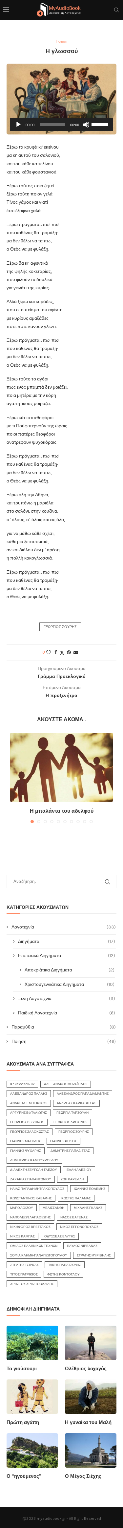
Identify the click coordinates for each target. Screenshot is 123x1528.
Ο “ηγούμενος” (24, 1476)
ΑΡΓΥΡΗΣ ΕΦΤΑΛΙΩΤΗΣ (28, 1113)
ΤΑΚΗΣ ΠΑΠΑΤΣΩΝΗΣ (64, 1265)
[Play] (18, 124)
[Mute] (86, 124)
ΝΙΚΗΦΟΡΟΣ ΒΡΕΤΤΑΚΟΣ (30, 1227)
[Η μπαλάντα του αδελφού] (61, 767)
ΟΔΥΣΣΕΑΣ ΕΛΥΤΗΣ (59, 1236)
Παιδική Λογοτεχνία (66, 1013)
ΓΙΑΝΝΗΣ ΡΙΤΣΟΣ (63, 1141)
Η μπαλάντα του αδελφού (61, 811)
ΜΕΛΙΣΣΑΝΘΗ (53, 1208)
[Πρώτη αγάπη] (32, 1396)
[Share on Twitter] (62, 653)
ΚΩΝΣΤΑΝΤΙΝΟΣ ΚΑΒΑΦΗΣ (31, 1198)
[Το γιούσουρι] (32, 1343)
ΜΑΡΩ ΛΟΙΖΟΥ (21, 1208)
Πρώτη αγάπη (23, 1422)
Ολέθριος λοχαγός (86, 1368)
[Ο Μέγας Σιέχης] (90, 1450)
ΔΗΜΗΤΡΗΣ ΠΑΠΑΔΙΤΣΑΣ (70, 1151)
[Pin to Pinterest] (69, 652)
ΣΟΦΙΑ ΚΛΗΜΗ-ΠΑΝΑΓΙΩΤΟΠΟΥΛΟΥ (38, 1255)
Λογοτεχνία (63, 927)
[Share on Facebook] (55, 652)
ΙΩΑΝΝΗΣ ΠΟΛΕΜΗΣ (89, 1189)
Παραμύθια (63, 1027)
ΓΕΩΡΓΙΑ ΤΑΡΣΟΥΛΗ (72, 1113)
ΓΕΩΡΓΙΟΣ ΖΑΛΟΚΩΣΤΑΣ (29, 1132)
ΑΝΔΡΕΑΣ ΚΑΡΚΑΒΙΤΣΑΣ (76, 1103)
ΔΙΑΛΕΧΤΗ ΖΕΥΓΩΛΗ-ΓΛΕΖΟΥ (33, 1170)
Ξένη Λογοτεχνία (66, 998)
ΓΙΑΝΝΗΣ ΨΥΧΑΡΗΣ (25, 1151)
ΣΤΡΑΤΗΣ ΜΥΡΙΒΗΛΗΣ (94, 1255)
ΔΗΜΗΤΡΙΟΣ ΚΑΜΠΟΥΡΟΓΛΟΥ (34, 1160)
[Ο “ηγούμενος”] (32, 1450)
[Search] (116, 9)
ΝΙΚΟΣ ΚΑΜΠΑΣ (22, 1236)
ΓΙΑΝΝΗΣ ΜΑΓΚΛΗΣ (25, 1141)
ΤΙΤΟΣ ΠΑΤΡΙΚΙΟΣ (24, 1274)
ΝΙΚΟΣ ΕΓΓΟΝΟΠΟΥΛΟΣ (79, 1227)
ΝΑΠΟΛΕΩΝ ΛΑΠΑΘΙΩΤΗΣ (30, 1217)
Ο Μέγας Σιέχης (83, 1476)
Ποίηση (63, 1041)
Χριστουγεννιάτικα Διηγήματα (69, 984)
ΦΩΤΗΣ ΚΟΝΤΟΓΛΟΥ (63, 1274)
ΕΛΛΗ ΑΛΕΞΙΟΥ (79, 1170)
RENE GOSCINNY (22, 1084)
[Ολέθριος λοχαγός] (90, 1343)
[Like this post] (48, 652)
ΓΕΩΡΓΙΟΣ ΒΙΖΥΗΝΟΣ (27, 1122)
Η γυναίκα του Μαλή (88, 1422)
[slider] (101, 124)
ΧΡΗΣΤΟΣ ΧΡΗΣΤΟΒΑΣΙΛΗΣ (32, 1284)
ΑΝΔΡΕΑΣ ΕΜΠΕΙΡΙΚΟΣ (28, 1103)
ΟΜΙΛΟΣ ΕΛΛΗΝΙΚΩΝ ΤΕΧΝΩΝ (33, 1246)
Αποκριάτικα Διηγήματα (69, 970)
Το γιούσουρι (22, 1368)
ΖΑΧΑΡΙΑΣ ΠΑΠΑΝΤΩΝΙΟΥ (30, 1179)
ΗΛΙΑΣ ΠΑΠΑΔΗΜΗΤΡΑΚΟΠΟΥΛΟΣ (37, 1189)
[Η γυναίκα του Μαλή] (90, 1396)
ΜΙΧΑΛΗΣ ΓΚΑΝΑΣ (88, 1208)
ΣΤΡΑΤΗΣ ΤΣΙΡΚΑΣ (24, 1265)
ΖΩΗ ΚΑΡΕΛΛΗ (72, 1179)
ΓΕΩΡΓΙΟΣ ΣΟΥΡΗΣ (60, 627)
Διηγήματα (66, 941)
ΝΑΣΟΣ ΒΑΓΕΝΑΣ (74, 1217)
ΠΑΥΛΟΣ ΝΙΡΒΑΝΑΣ (82, 1246)
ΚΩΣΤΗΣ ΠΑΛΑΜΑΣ (76, 1198)
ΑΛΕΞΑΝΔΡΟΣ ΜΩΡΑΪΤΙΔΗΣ (65, 1084)
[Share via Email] (75, 652)
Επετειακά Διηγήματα (66, 955)
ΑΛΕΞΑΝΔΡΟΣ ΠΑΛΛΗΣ (28, 1094)
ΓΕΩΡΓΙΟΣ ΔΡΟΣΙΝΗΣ (70, 1122)
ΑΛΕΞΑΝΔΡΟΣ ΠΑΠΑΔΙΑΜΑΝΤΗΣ (83, 1094)
